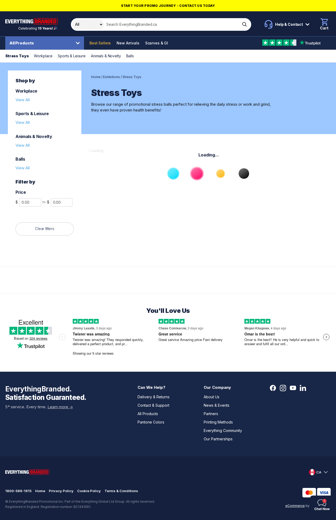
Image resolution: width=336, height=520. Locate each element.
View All (22, 99)
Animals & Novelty (106, 56)
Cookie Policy (89, 491)
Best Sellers (100, 43)
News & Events (216, 405)
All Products (21, 42)
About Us (211, 397)
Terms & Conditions (121, 491)
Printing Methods (218, 422)
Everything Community (223, 430)
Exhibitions (111, 77)
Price (20, 192)
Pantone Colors (151, 422)
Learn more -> (60, 406)
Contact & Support (153, 405)
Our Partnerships (218, 439)
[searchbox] (171, 24)
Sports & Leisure (72, 56)
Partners (211, 413)
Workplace (43, 56)
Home (96, 77)
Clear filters (44, 228)
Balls (130, 56)
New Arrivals (128, 43)
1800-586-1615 (18, 491)
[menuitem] (46, 43)
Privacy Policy (61, 491)
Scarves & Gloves (161, 43)
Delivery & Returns (154, 397)
